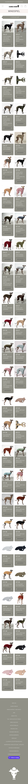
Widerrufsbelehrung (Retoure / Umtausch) (14, 744)
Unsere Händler (14, 706)
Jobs (14, 712)
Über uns (14, 703)
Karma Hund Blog (14, 722)
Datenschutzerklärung (14, 748)
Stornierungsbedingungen (14, 754)
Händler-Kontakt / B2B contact (14, 709)
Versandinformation (14, 751)
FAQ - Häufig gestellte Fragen (14, 719)
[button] (2, 6)
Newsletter (14, 716)
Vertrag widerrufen (14, 735)
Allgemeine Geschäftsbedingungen (14, 741)
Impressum (14, 738)
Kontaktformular (14, 725)
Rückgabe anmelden (14, 732)
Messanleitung (14, 728)
